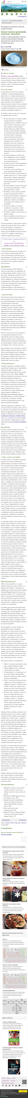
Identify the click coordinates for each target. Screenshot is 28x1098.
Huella (3, 1078)
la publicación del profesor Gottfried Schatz (13, 416)
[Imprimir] (24, 17)
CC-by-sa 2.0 (4, 67)
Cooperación (5, 1080)
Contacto (13, 1080)
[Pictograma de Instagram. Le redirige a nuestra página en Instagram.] (9, 1086)
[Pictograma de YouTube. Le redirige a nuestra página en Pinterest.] (16, 1086)
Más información (4, 1096)
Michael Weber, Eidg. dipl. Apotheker (16, 823)
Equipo (8, 1078)
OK (23, 1091)
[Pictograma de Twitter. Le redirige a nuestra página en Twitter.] (6, 1085)
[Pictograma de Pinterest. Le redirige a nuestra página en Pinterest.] (12, 1086)
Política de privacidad (7, 1083)
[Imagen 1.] (12, 60)
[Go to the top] (26, 74)
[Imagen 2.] (15, 60)
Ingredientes (5, 20)
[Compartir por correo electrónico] (26, 17)
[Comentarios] (18, 17)
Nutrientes (22, 820)
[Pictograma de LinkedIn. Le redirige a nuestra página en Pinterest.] (19, 1086)
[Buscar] (23, 2)
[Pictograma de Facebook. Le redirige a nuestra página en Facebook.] (2, 1086)
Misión (14, 1078)
